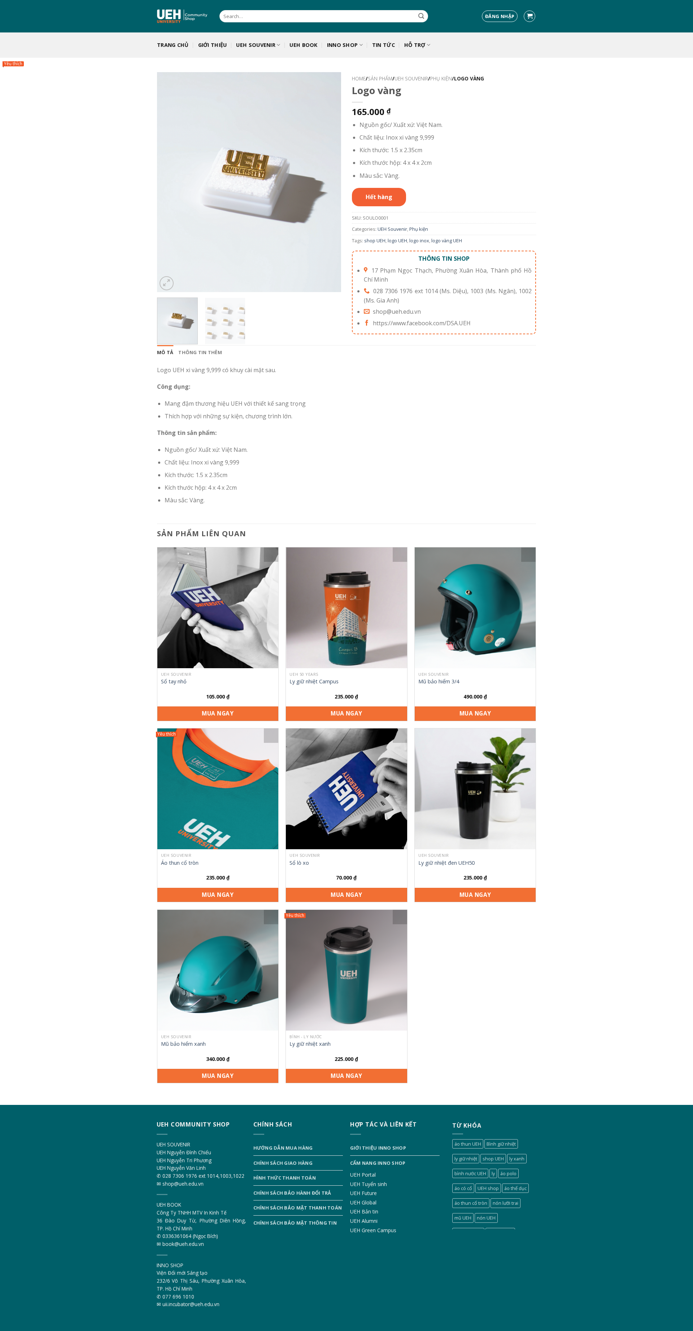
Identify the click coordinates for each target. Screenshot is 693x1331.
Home (359, 78)
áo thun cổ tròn (470, 1203)
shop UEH (374, 240)
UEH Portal (363, 1174)
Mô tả (165, 352)
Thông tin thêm (200, 352)
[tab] (165, 352)
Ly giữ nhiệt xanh (310, 1044)
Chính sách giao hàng (283, 1163)
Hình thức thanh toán (284, 1177)
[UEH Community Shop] (183, 16)
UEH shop (488, 1188)
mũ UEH (462, 1218)
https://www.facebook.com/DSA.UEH (422, 323)
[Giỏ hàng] (529, 16)
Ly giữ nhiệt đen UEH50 (446, 863)
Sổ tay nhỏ (174, 681)
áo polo (508, 1173)
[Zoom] (167, 283)
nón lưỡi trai (505, 1203)
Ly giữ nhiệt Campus (314, 681)
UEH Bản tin (364, 1211)
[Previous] (169, 182)
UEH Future (363, 1193)
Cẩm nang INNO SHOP (378, 1163)
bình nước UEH (470, 1173)
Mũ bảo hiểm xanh (183, 1044)
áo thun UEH (467, 1144)
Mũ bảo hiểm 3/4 (438, 681)
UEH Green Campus (373, 1230)
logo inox (419, 240)
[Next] (328, 182)
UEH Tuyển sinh (368, 1184)
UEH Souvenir (411, 78)
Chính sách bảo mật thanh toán (297, 1207)
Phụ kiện (441, 78)
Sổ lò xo (299, 863)
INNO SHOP (342, 44)
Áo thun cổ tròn (180, 863)
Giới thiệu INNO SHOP (378, 1148)
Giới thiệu (212, 44)
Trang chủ (173, 44)
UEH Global (363, 1202)
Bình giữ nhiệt (501, 1144)
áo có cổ (463, 1188)
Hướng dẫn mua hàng (283, 1148)
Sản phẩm (380, 78)
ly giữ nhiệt (465, 1158)
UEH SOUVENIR (255, 44)
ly (493, 1173)
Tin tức (383, 44)
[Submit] (421, 16)
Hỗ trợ (415, 44)
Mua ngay (218, 713)
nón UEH (486, 1218)
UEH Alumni (364, 1220)
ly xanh (516, 1158)
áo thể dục (515, 1188)
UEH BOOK (303, 44)
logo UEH (397, 240)
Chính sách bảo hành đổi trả (292, 1193)
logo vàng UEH (446, 240)
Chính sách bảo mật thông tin (295, 1223)
